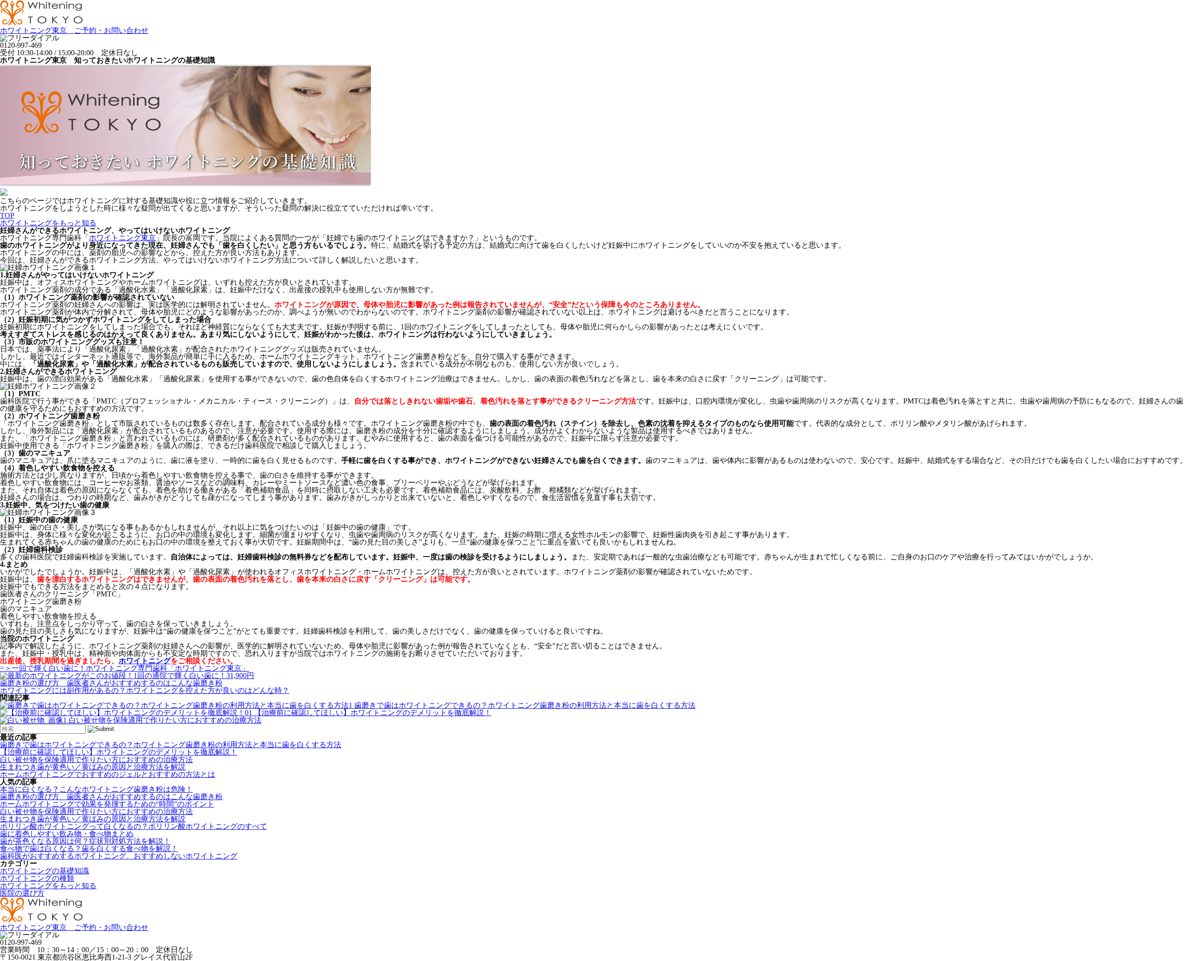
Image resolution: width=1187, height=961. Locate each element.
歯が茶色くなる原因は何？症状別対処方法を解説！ (85, 841)
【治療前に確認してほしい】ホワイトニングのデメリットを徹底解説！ (372, 713)
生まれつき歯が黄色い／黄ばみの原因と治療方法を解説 (92, 767)
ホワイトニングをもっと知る (48, 886)
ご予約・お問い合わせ (74, 30)
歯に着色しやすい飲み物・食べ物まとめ (67, 834)
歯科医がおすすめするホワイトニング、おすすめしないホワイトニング (118, 856)
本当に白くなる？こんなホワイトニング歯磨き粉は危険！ (96, 789)
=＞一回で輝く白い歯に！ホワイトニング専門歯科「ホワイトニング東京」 (124, 668)
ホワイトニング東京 (122, 238)
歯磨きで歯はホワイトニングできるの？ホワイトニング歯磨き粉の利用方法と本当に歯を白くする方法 (525, 705)
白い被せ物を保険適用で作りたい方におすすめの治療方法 (165, 720)
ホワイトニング (145, 661)
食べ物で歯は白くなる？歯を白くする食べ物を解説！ (89, 848)
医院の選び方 (22, 893)
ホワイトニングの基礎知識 (44, 871)
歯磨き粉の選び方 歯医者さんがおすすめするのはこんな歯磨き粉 (111, 797)
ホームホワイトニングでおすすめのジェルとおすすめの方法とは (107, 774)
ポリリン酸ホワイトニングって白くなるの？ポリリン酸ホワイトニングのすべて (133, 826)
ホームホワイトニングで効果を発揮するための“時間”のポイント (107, 804)
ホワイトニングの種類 (37, 878)
